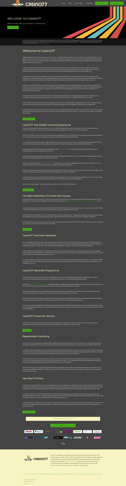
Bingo (100, 474)
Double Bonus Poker (47, 163)
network (78, 42)
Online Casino (79, 3)
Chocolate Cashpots (64, 149)
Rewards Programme (58, 474)
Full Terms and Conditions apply (43, 43)
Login (116, 3)
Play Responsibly (69, 474)
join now (63, 425)
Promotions (89, 3)
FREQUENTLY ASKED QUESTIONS (63, 418)
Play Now (13, 27)
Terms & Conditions (80, 474)
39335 (62, 465)
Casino (96, 474)
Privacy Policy (28, 412)
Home (63, 3)
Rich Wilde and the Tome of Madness (87, 201)
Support (27, 330)
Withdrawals (47, 474)
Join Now (101, 3)
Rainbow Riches (70, 201)
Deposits (40, 474)
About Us (31, 474)
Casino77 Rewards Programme (39, 284)
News (70, 3)
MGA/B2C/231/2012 (71, 461)
